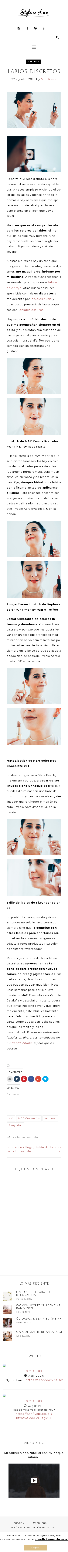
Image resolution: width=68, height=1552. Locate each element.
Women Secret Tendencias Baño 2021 (38, 1307)
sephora (50, 1118)
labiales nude (41, 299)
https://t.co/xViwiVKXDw (44, 1380)
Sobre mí (19, 1523)
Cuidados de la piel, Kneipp (38, 1318)
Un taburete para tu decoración (33, 1293)
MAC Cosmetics (29, 1118)
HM (11, 1118)
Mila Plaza (49, 79)
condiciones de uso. (51, 1539)
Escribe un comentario (26, 1136)
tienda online (21, 1043)
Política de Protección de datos (32, 1527)
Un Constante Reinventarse (39, 1331)
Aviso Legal (40, 1523)
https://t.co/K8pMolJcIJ (34, 1414)
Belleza (34, 61)
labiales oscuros (31, 310)
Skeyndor (15, 1125)
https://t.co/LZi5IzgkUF (34, 1418)
